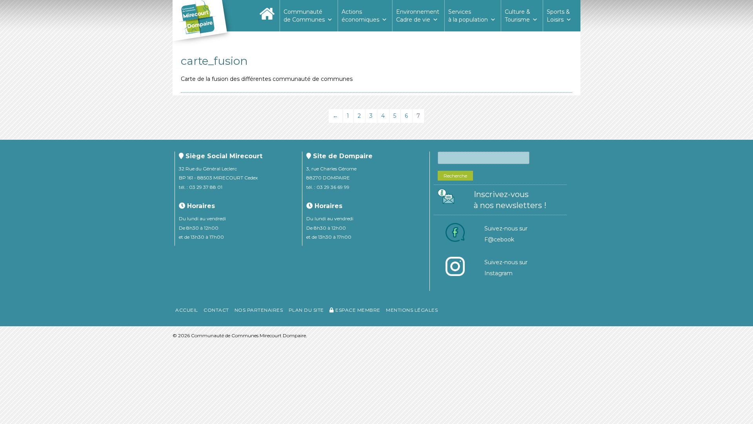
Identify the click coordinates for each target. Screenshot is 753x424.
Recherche (455, 176)
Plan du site (306, 310)
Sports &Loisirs (558, 15)
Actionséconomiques (360, 15)
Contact (216, 310)
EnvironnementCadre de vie (417, 15)
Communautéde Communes (304, 15)
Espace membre (357, 310)
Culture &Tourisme (517, 15)
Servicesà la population (468, 15)
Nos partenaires (259, 310)
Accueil (186, 310)
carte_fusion (214, 61)
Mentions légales (412, 310)
